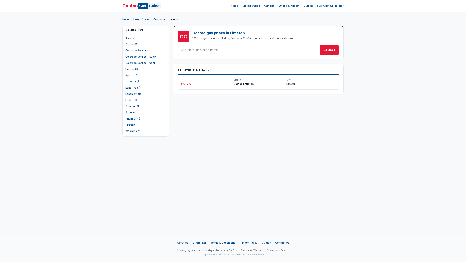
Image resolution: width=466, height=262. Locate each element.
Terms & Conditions (222, 242)
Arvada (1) (131, 38)
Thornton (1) (132, 118)
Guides (308, 5)
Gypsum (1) (132, 75)
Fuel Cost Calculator (330, 5)
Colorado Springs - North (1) (142, 62)
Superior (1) (132, 112)
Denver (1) (131, 69)
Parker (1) (131, 100)
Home (234, 5)
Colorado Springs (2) (138, 50)
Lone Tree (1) (133, 87)
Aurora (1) (131, 44)
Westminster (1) (134, 130)
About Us (182, 242)
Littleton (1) (132, 81)
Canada (269, 5)
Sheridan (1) (132, 106)
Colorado (159, 19)
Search (329, 49)
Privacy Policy (248, 242)
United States (251, 5)
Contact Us (282, 242)
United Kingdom (289, 5)
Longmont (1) (133, 93)
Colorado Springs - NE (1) (140, 56)
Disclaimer (199, 242)
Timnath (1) (132, 124)
